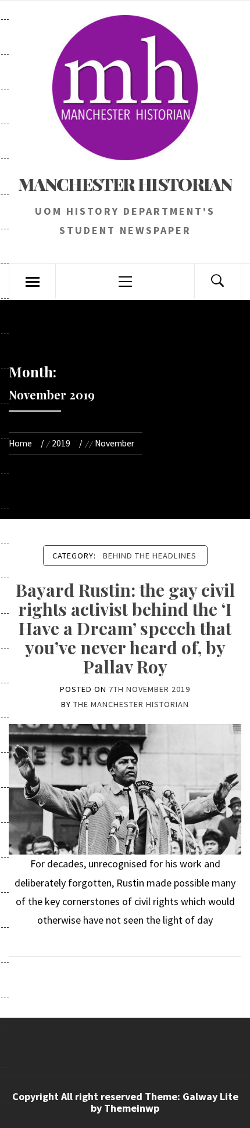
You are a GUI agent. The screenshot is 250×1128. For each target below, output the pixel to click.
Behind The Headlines (150, 555)
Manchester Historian (125, 184)
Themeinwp (131, 1108)
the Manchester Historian (131, 704)
